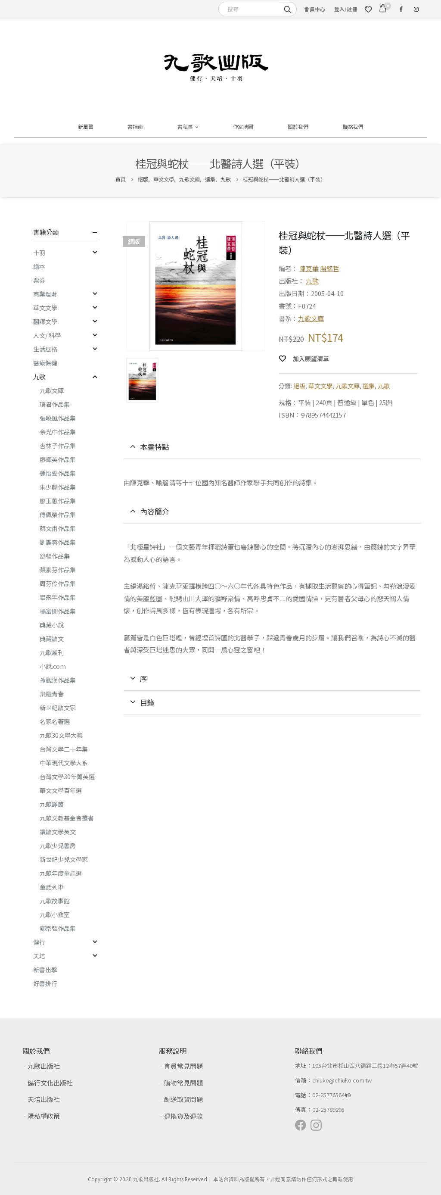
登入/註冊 (345, 8)
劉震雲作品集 (58, 542)
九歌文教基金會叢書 (67, 818)
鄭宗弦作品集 (58, 928)
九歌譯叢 (52, 804)
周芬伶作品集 (58, 583)
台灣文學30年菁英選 (67, 776)
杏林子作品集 (58, 445)
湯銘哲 (329, 268)
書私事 (185, 126)
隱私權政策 (44, 1115)
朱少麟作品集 (58, 487)
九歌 (312, 280)
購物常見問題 (183, 1082)
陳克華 (309, 268)
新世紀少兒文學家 (64, 859)
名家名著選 (55, 721)
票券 (39, 280)
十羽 (39, 252)
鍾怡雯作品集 (58, 473)
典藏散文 (52, 638)
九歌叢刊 (52, 652)
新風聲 (85, 126)
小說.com (53, 666)
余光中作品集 (58, 431)
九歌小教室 (55, 914)
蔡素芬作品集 (58, 569)
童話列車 (52, 887)
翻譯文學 (45, 321)
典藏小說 (52, 625)
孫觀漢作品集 (58, 680)
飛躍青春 (52, 694)
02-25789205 (328, 1109)
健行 (39, 942)
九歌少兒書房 (58, 845)
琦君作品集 (55, 404)
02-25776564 (328, 1095)
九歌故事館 (55, 900)
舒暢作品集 (55, 556)
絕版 (299, 385)
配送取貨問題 (183, 1099)
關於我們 (298, 126)
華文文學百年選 (61, 790)
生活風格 (45, 349)
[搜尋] (287, 8)
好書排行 (45, 983)
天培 (39, 956)
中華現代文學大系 (64, 762)
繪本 (39, 266)
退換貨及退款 (183, 1115)
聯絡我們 (353, 126)
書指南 (135, 126)
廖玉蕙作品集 (58, 500)
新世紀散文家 (58, 707)
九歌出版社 (44, 1065)
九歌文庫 (311, 318)
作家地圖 (243, 126)
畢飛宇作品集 (58, 597)
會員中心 (314, 8)
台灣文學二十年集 (64, 749)
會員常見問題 (183, 1065)
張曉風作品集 (58, 418)
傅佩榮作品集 (58, 514)
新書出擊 (45, 969)
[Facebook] (400, 9)
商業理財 (45, 294)
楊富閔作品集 (58, 611)
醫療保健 (45, 363)
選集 (369, 385)
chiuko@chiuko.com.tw (342, 1080)
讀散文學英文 (58, 831)
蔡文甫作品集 (58, 528)
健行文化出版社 (50, 1082)
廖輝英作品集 (58, 459)
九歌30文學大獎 (61, 735)
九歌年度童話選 (61, 873)
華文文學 (320, 385)
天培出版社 (44, 1099)
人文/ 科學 (47, 335)
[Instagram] (416, 9)
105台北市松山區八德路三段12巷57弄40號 (365, 1065)
